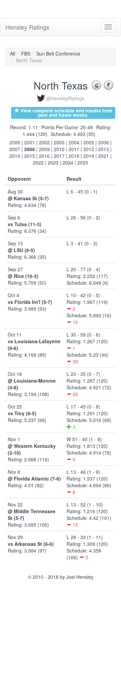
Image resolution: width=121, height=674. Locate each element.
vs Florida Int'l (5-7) (30, 301)
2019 (88, 155)
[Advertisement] (54, 8)
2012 (88, 149)
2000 (14, 142)
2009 (44, 149)
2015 (29, 155)
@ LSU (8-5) (21, 250)
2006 (103, 142)
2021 (103, 155)
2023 (53, 162)
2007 (14, 149)
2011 (74, 149)
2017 (59, 155)
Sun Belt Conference (58, 53)
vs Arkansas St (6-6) (31, 543)
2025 (82, 162)
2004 (74, 142)
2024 (68, 162)
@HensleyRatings (65, 98)
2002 (44, 142)
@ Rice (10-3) (23, 276)
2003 (59, 142)
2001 (29, 142)
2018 (74, 155)
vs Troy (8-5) (22, 413)
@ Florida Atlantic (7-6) (34, 478)
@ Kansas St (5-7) (28, 198)
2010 (59, 149)
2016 (44, 155)
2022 (38, 162)
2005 (88, 142)
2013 (103, 149)
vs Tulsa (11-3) (24, 224)
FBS (25, 53)
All (12, 53)
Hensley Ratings (27, 27)
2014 (14, 155)
